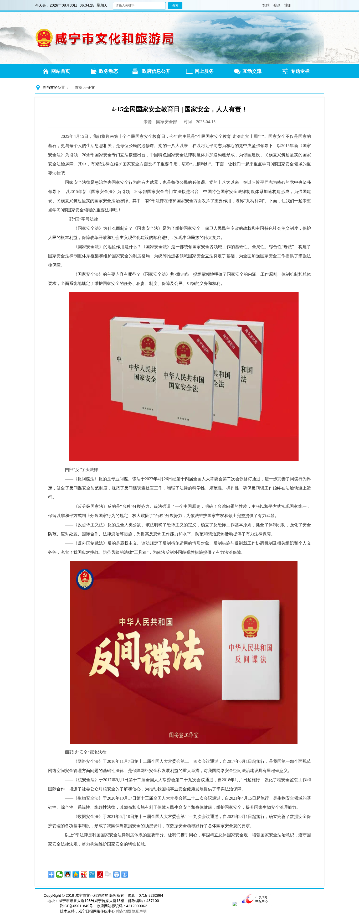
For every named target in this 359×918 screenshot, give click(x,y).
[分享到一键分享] (124, 874)
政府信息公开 (156, 71)
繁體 (264, 5)
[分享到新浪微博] (84, 874)
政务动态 (108, 71)
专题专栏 (300, 71)
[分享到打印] (116, 874)
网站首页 (60, 71)
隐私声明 (139, 911)
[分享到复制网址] (108, 874)
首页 (78, 87)
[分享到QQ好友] (67, 874)
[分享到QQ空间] (76, 874)
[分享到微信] (59, 874)
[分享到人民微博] (100, 874)
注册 (288, 5)
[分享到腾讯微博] (92, 874)
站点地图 (123, 911)
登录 (277, 5)
